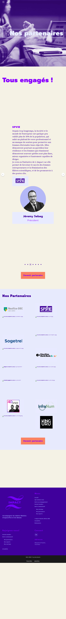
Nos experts (39, 513)
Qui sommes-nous (39, 499)
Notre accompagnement (41, 502)
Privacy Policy (29, 561)
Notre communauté (40, 506)
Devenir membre (39, 504)
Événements (38, 523)
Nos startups (39, 509)
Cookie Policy (37, 561)
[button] (2, 174)
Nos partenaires (40, 511)
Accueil (36, 497)
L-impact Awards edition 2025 (42, 518)
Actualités (37, 520)
